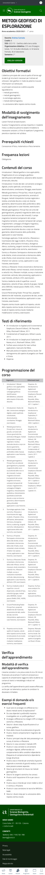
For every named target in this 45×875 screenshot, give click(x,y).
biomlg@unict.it (9, 837)
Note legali (6, 850)
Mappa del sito (8, 863)
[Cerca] (40, 10)
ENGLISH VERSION (14, 60)
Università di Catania (9, 3)
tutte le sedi (8, 826)
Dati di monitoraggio (10, 859)
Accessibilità (7, 854)
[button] (16, 3)
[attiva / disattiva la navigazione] (4, 10)
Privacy (5, 845)
